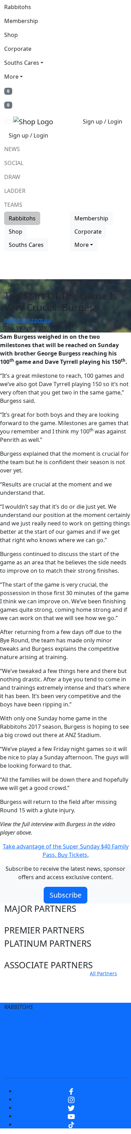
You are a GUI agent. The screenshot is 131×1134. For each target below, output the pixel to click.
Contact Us (93, 1037)
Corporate (17, 49)
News (12, 149)
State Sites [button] (25, 995)
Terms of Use (42, 1023)
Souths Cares (21, 63)
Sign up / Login (102, 121)
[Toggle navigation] (8, 121)
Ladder (15, 191)
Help (61, 1037)
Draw (12, 177)
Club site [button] (21, 982)
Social (13, 163)
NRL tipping (94, 1051)
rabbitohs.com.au (27, 320)
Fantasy (66, 1065)
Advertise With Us (44, 1051)
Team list (17, 284)
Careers (33, 1037)
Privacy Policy (89, 1023)
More (11, 76)
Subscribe (65, 895)
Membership (21, 21)
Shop (11, 35)
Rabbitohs (17, 7)
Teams (13, 205)
